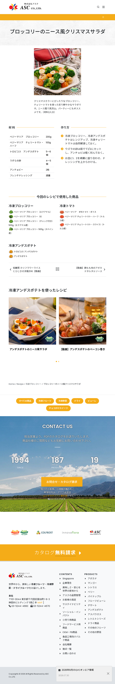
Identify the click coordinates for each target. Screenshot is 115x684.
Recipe (20, 384)
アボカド (92, 578)
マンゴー (92, 583)
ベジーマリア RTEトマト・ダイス (80, 211)
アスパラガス (94, 614)
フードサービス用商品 (72, 626)
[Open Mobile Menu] (103, 7)
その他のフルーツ (97, 627)
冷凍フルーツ (45, 400)
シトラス (92, 587)
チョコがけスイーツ (58, 408)
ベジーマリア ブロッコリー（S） (28, 216)
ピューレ (92, 400)
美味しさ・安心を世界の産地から (72, 589)
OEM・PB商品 (70, 632)
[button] (56, 361)
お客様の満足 (69, 599)
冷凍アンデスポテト (22, 246)
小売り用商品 (69, 620)
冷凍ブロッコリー (21, 206)
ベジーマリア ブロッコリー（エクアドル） (33, 211)
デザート (92, 605)
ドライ (77, 400)
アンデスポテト (20, 256)
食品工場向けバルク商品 (72, 638)
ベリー (91, 592)
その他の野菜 (94, 632)
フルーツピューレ (97, 601)
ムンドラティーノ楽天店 (55, 495)
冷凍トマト (67, 206)
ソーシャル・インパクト (72, 613)
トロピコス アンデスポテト (26, 251)
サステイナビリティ (72, 606)
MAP (39, 602)
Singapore (68, 578)
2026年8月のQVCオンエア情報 (77, 670)
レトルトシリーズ (97, 618)
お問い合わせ (69, 653)
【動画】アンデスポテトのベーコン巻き (32, 349)
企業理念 (67, 583)
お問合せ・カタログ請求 (61, 482)
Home (12, 384)
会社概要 (67, 644)
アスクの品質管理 (72, 595)
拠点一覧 (67, 649)
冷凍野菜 (62, 400)
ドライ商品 (93, 623)
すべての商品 (25, 400)
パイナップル (94, 596)
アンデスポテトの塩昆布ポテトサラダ (81, 349)
